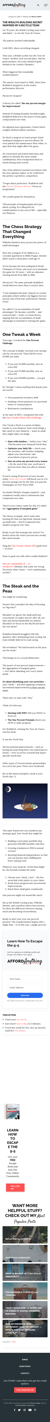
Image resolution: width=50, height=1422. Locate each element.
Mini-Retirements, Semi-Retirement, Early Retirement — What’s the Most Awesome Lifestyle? (23, 1328)
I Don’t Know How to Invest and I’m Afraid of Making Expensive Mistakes (23, 1311)
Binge (25, 1360)
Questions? (25, 1366)
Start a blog (22, 1023)
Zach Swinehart (20, 1405)
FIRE (14, 1342)
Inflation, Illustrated (18, 1239)
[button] (25, 962)
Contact (25, 1373)
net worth (21, 1019)
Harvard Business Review (18, 186)
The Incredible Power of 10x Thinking (21, 1293)
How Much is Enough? (17, 1258)
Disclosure (31, 1405)
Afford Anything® (14, 5)
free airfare (19, 1030)
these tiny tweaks (17, 479)
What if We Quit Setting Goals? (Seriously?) (23, 1275)
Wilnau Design (35, 1403)
